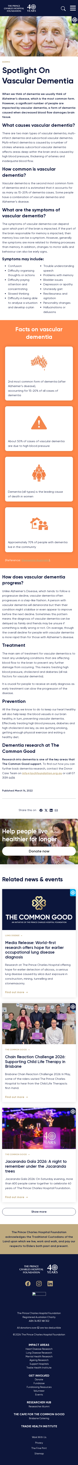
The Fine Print (39, 1448)
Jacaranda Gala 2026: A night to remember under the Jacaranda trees (36, 1166)
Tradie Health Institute (39, 1367)
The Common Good (16, 1050)
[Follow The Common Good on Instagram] (39, 1283)
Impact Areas (39, 1345)
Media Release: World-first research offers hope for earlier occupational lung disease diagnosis (34, 950)
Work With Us (39, 1437)
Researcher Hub (39, 1402)
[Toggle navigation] (73, 8)
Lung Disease (12, 936)
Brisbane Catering (39, 1418)
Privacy (39, 1442)
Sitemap (39, 1453)
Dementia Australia (35, 560)
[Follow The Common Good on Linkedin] (50, 1283)
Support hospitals (39, 1364)
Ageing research (39, 1360)
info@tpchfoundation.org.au (42, 773)
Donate (39, 1379)
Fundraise (39, 1383)
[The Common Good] (20, 8)
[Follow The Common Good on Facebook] (28, 1283)
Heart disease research (39, 1349)
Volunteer (39, 1391)
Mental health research (39, 1356)
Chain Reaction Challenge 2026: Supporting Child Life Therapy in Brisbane (35, 1062)
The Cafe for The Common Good (39, 1414)
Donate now (39, 851)
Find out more (15, 992)
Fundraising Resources (39, 1387)
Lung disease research (39, 1352)
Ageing (6, 62)
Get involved (39, 1375)
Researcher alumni (39, 1406)
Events (39, 1394)
